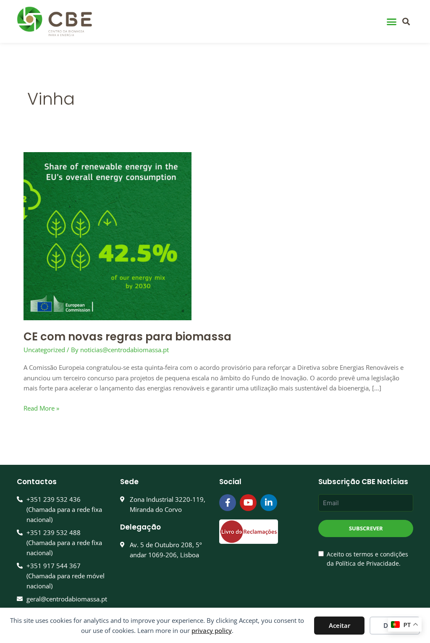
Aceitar (339, 625)
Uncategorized (44, 349)
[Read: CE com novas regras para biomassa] (107, 236)
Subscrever (366, 528)
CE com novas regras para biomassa (127, 336)
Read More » (41, 407)
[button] (391, 21)
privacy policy (211, 630)
